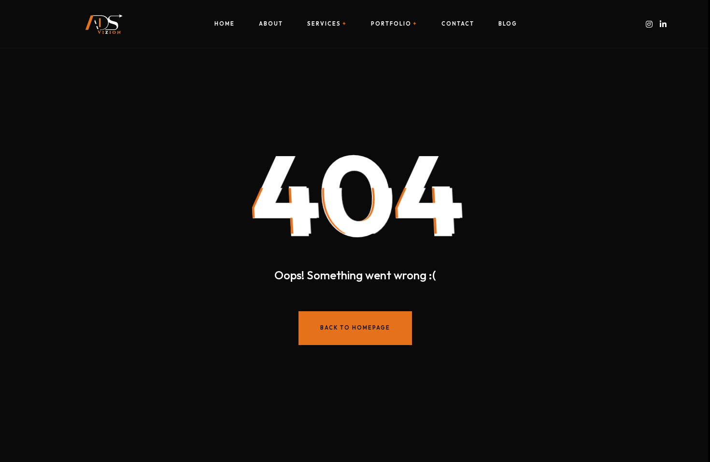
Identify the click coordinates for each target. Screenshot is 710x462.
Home (224, 24)
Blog (507, 24)
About (271, 24)
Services (324, 24)
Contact (457, 24)
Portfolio (391, 24)
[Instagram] (649, 23)
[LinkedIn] (663, 23)
